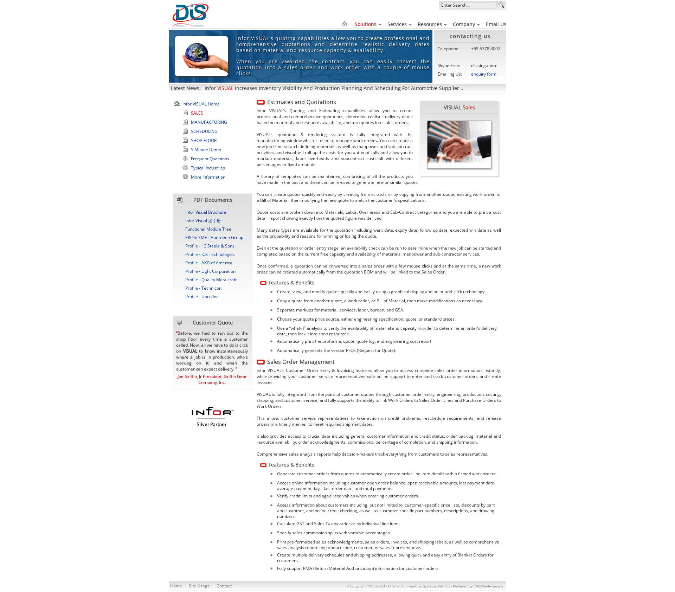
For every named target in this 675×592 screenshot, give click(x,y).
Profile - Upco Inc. (202, 297)
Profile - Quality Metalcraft (211, 280)
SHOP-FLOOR (204, 140)
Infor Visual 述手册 (203, 221)
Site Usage (199, 586)
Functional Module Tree (208, 229)
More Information (208, 177)
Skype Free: (449, 66)
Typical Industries (208, 168)
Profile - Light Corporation (210, 271)
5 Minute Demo (206, 150)
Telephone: (448, 49)
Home (176, 586)
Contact (224, 586)
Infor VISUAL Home (201, 104)
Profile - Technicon (203, 288)
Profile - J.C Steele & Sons (209, 246)
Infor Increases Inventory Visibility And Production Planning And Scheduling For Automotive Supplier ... (335, 88)
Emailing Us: (450, 74)
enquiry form (483, 74)
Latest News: (186, 88)
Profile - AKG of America (208, 263)
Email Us (496, 24)
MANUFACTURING (209, 122)
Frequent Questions (210, 159)
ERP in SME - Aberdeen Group (214, 237)
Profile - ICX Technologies (210, 254)
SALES (197, 113)
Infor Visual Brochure (205, 212)
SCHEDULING (204, 131)
